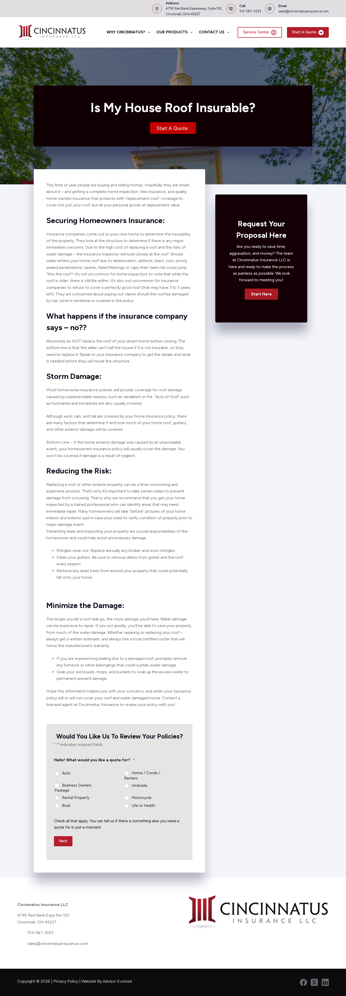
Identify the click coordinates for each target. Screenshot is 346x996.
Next (63, 841)
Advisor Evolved (118, 981)
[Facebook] (303, 982)
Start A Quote (304, 32)
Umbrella (139, 785)
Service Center (256, 32)
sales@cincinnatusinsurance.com (303, 11)
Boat (66, 805)
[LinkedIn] (325, 982)
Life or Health (143, 805)
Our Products (172, 32)
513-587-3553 (250, 11)
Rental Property (76, 797)
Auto (66, 773)
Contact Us (211, 32)
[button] (261, 294)
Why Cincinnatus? (126, 32)
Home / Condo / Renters (142, 775)
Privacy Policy (65, 981)
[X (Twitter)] (314, 982)
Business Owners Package (72, 788)
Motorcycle (141, 797)
